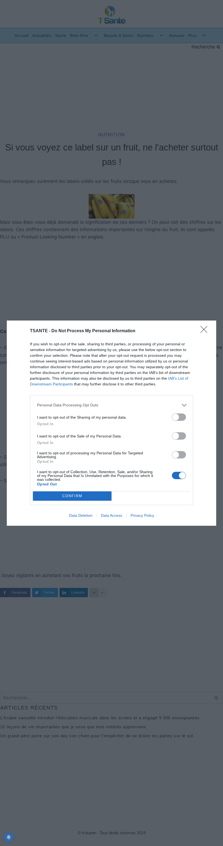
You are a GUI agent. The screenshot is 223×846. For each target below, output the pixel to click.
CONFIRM (72, 496)
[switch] (179, 417)
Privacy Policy (142, 515)
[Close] (205, 331)
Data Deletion (80, 515)
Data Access (111, 515)
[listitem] (111, 405)
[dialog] (111, 423)
